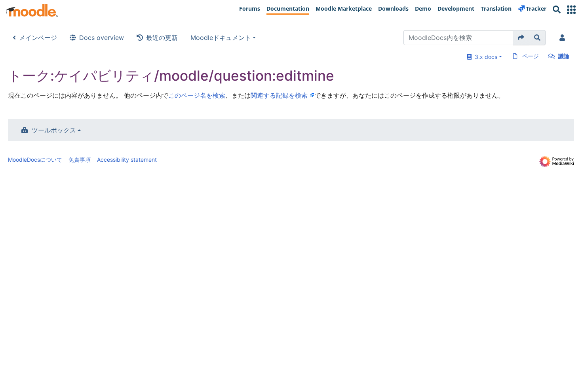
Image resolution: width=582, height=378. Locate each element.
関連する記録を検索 (279, 95)
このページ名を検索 (196, 95)
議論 (563, 56)
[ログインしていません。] (563, 37)
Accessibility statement (127, 159)
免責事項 (79, 159)
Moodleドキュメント (220, 38)
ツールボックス (54, 130)
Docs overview (101, 38)
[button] (571, 9)
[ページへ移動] (521, 37)
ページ (530, 56)
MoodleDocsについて (35, 159)
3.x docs (484, 56)
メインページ (38, 38)
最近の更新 (162, 38)
